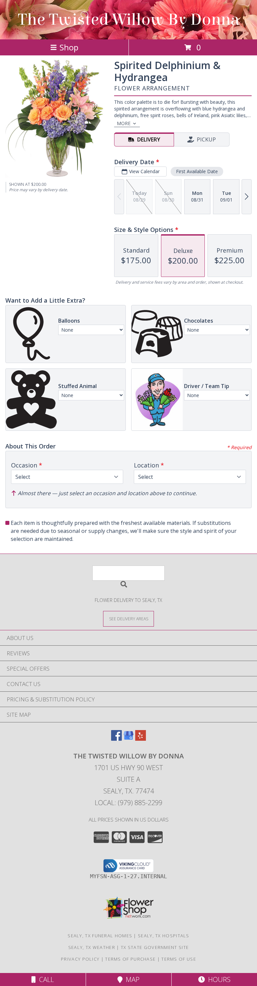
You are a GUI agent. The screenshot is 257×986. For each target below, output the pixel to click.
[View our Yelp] (140, 738)
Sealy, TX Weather (91, 947)
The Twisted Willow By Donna (128, 19)
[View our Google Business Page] (128, 738)
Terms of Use (178, 959)
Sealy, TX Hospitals (163, 936)
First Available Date (197, 171)
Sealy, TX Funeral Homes (100, 936)
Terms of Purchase (130, 959)
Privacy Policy (80, 959)
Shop (69, 47)
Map (131, 979)
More (124, 123)
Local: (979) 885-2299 (128, 802)
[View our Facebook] (116, 738)
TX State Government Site (155, 947)
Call (45, 979)
